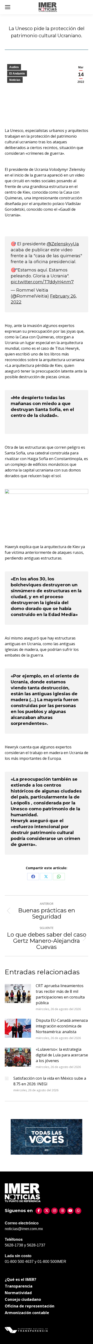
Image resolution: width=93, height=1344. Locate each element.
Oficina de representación (29, 1306)
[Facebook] (39, 1211)
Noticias (15, 80)
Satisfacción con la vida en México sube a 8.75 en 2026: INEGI (49, 1081)
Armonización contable (27, 1312)
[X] (46, 1211)
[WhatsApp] (78, 1211)
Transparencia (18, 1286)
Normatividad (18, 1292)
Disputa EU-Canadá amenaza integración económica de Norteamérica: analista (62, 1026)
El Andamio (17, 73)
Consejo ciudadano (23, 1299)
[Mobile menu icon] (7, 7)
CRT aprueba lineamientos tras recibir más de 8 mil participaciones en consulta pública (60, 994)
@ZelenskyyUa (63, 244)
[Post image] (18, 993)
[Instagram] (54, 1211)
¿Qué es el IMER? (20, 1279)
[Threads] (62, 1211)
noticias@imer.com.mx (24, 1229)
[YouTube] (70, 1211)
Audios (14, 67)
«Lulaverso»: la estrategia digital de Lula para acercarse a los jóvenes (62, 1055)
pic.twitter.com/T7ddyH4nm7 (42, 282)
